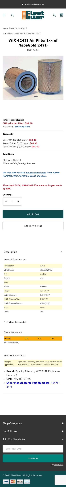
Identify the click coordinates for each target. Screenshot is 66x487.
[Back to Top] (56, 467)
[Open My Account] (54, 15)
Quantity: (7, 194)
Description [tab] (10, 251)
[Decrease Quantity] (6, 201)
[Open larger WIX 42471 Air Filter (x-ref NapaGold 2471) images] (33, 78)
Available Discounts (34, 4)
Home (5, 28)
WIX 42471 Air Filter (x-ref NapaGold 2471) (21, 33)
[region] (33, 110)
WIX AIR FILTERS (17, 28)
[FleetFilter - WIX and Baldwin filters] (33, 14)
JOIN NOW (33, 458)
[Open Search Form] (12, 15)
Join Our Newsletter (14, 439)
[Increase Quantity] (18, 201)
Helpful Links (10, 431)
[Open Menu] (4, 15)
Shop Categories (12, 423)
